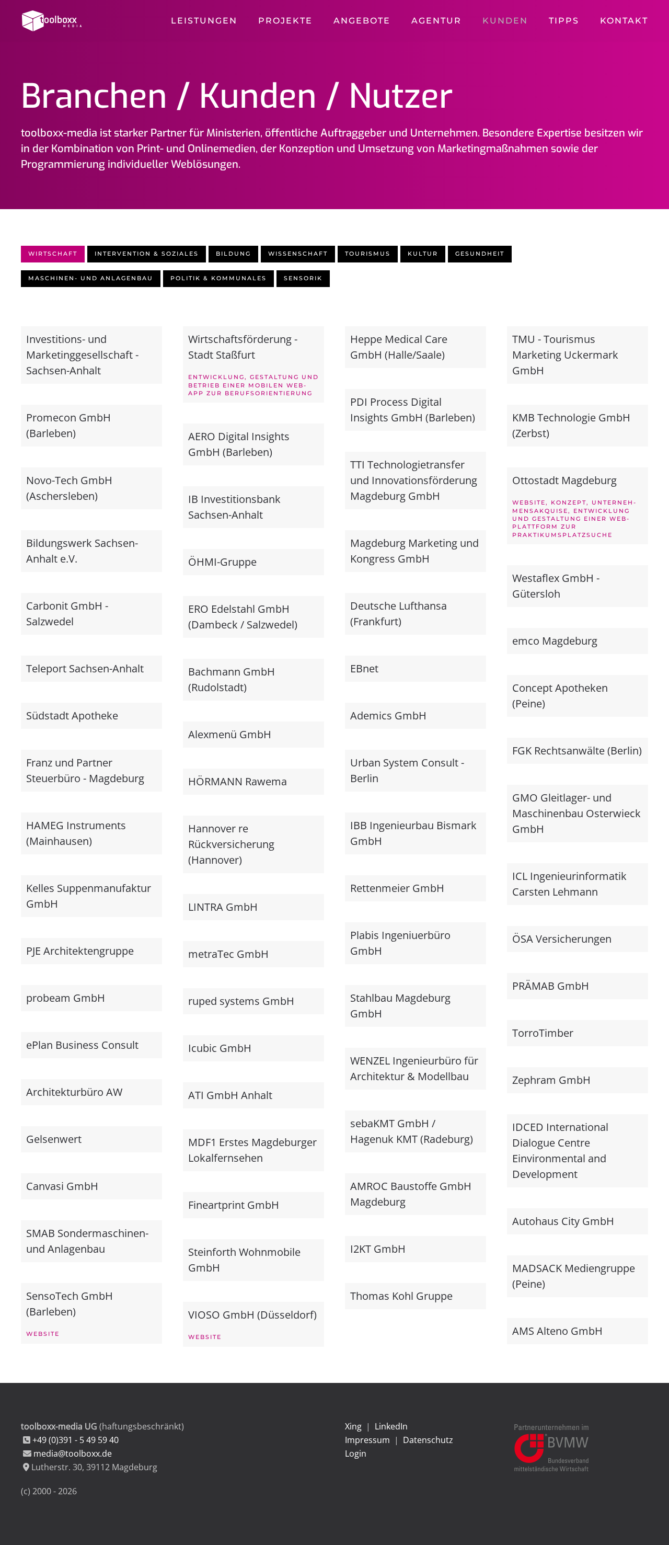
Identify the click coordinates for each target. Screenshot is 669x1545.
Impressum (367, 1440)
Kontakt (624, 21)
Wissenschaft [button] (298, 253)
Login (355, 1453)
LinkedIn (391, 1426)
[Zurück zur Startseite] (53, 21)
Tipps (564, 21)
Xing (353, 1426)
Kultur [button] (423, 253)
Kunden (505, 21)
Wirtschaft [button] (52, 253)
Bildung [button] (233, 253)
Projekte (285, 21)
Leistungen (204, 21)
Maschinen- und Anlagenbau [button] (90, 278)
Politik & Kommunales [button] (218, 278)
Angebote (361, 21)
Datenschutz (428, 1440)
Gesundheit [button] (479, 253)
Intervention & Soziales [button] (147, 253)
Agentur (436, 21)
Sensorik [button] (303, 278)
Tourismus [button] (367, 253)
